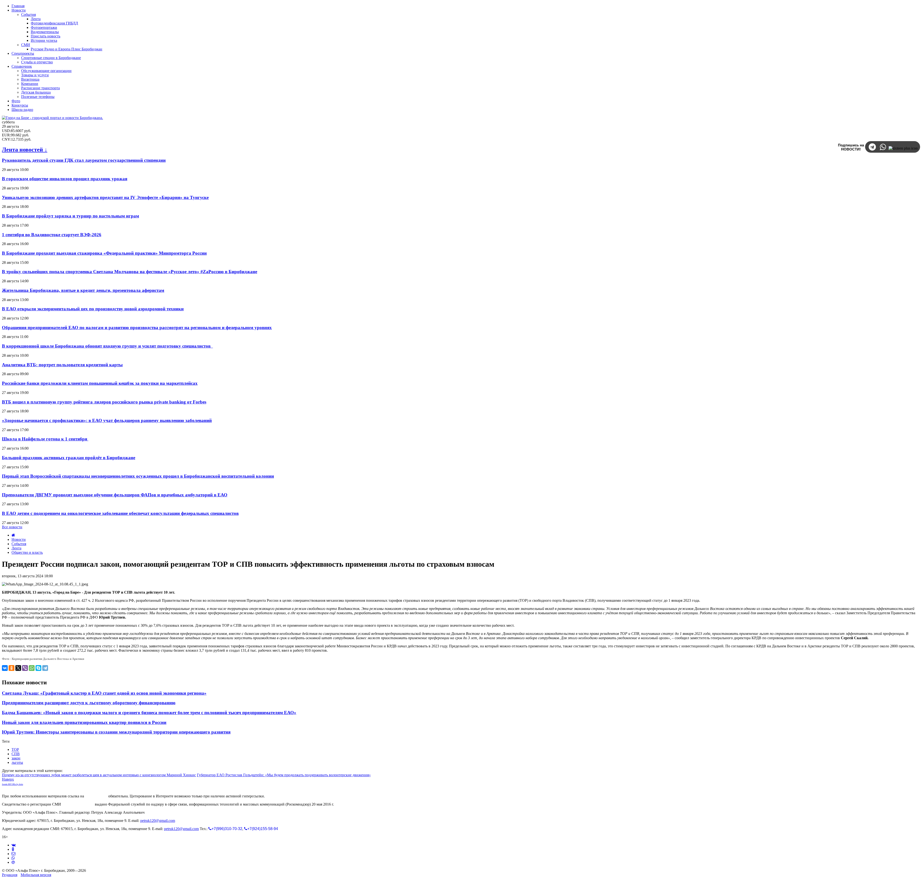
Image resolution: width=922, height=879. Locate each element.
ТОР (15, 749)
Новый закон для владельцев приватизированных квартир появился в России (84, 722)
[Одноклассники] (11, 668)
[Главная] (13, 535)
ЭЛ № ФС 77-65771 (78, 804)
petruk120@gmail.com (157, 821)
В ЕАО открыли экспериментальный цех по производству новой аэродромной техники (93, 308)
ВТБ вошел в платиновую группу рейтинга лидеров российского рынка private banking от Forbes (104, 401)
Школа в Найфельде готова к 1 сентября (45, 438)
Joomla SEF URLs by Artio (12, 784)
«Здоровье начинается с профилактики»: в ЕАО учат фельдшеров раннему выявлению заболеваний (107, 420)
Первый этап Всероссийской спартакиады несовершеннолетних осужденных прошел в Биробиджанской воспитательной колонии (138, 476)
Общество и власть (27, 552)
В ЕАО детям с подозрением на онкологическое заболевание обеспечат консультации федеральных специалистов (120, 513)
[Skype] (38, 668)
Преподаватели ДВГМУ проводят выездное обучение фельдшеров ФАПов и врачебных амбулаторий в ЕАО (114, 494)
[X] (18, 668)
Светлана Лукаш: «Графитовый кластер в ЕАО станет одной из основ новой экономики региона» (104, 693)
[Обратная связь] (13, 854)
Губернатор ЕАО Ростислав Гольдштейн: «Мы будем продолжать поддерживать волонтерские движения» (284, 775)
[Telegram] (45, 668)
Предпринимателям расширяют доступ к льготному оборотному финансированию (89, 702)
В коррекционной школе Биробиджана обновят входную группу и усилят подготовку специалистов (107, 346)
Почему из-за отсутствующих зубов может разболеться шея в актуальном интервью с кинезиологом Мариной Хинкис (99, 775)
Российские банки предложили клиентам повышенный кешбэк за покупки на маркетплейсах (100, 383)
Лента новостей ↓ (24, 149)
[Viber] (25, 668)
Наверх (8, 779)
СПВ (16, 754)
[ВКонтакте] (5, 668)
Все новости (12, 527)
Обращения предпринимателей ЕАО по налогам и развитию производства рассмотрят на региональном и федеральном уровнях (137, 327)
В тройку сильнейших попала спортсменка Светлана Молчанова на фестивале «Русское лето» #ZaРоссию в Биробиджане (129, 271)
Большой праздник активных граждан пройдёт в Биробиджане (68, 457)
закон (16, 758)
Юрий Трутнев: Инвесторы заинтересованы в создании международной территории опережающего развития (116, 732)
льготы (17, 762)
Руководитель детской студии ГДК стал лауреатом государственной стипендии (84, 160)
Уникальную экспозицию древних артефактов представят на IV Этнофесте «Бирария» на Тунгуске (105, 197)
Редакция (9, 875)
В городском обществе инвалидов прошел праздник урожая (64, 178)
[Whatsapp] (13, 858)
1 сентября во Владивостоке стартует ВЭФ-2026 (51, 234)
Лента (16, 548)
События (19, 544)
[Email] (13, 862)
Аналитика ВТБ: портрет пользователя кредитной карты (62, 364)
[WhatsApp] (32, 668)
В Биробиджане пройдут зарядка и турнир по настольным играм (70, 215)
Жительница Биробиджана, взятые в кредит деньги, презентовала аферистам (83, 290)
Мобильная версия (36, 875)
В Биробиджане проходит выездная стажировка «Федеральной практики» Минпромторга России (104, 253)
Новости (19, 539)
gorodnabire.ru (96, 796)
